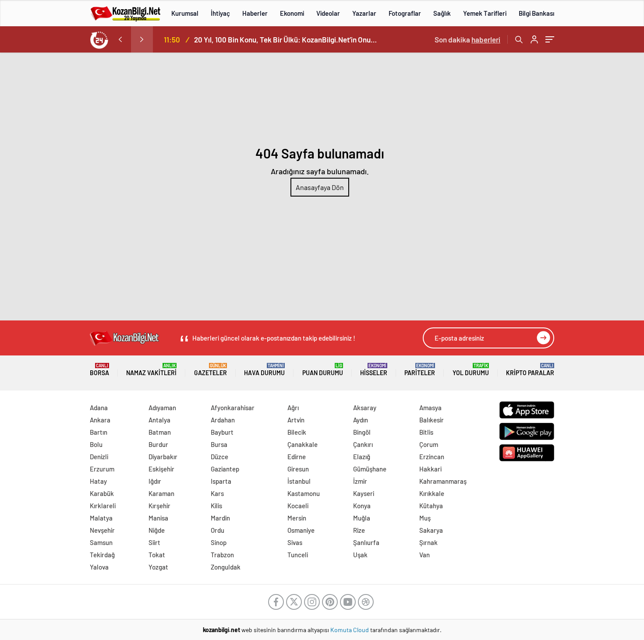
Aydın (360, 420)
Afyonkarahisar (233, 407)
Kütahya (431, 506)
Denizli (99, 457)
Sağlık (442, 13)
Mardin (220, 518)
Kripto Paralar (530, 369)
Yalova (99, 567)
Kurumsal (184, 13)
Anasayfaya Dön (320, 187)
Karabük (102, 493)
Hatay (98, 481)
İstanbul (299, 481)
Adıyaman (162, 407)
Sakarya (431, 530)
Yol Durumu (471, 369)
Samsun (101, 542)
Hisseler (373, 369)
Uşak (360, 555)
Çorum (428, 444)
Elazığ (361, 457)
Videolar (328, 13)
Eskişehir (161, 469)
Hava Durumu (264, 369)
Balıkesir (431, 420)
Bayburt (222, 432)
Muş (425, 518)
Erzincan (431, 457)
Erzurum (102, 469)
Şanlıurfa (366, 542)
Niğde (157, 530)
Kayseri (363, 493)
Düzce (219, 457)
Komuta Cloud (350, 629)
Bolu (96, 444)
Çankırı (363, 444)
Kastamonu (303, 493)
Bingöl (362, 432)
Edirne (296, 457)
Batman (160, 432)
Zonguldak (226, 567)
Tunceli (297, 555)
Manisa (158, 518)
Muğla (361, 518)
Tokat (157, 555)
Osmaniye (301, 530)
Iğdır (155, 481)
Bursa (219, 444)
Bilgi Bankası (536, 13)
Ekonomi (292, 13)
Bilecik (296, 432)
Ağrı (293, 407)
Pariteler (419, 369)
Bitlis (426, 432)
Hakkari (430, 469)
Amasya (430, 407)
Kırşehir (159, 506)
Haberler (255, 13)
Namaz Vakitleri (151, 369)
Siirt (154, 542)
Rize (359, 530)
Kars (217, 493)
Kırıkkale (431, 493)
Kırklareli (103, 506)
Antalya (159, 420)
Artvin (295, 420)
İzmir (360, 481)
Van (424, 555)
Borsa (99, 369)
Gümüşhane (369, 469)
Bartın (98, 432)
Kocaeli (297, 506)
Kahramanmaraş (443, 481)
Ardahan (223, 420)
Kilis (216, 506)
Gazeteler (210, 369)
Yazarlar (364, 13)
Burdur (158, 444)
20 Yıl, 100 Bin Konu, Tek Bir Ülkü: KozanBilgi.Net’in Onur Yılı (286, 39)
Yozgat (158, 567)
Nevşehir (102, 530)
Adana (99, 407)
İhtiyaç (220, 13)
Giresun (298, 469)
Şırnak (428, 542)
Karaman (161, 493)
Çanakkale (302, 444)
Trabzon (222, 555)
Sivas (294, 542)
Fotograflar (405, 13)
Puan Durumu (322, 369)
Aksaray (364, 407)
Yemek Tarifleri (484, 13)
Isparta (221, 481)
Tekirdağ (102, 555)
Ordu (217, 530)
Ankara (100, 420)
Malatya (101, 518)
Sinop (218, 542)
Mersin (296, 518)
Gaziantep (225, 469)
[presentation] (120, 39)
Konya (362, 506)
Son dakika (467, 39)
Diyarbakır (163, 457)
